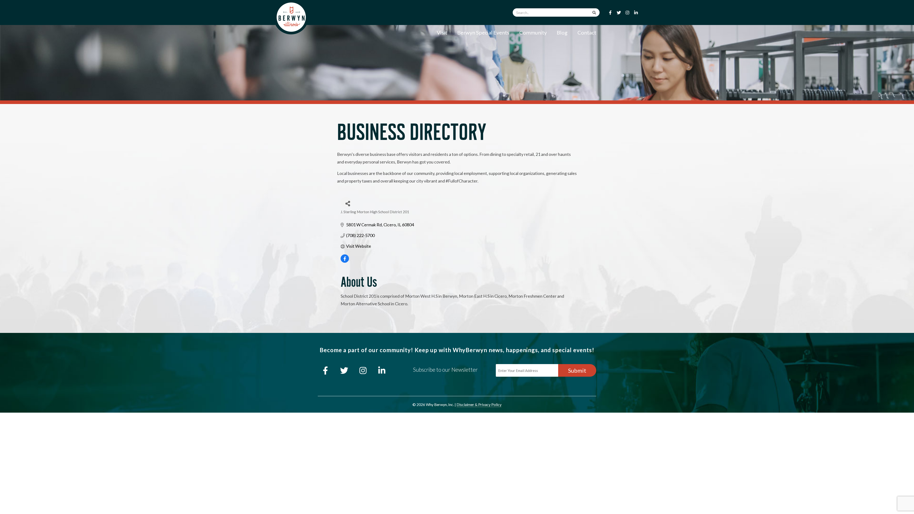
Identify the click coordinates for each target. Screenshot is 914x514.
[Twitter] (619, 12)
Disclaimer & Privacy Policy (479, 404)
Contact (586, 32)
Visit (442, 32)
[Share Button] (346, 202)
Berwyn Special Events (483, 32)
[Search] (594, 12)
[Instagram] (627, 12)
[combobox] (556, 12)
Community (533, 32)
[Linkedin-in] (636, 12)
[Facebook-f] (610, 12)
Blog (562, 32)
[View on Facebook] (345, 261)
